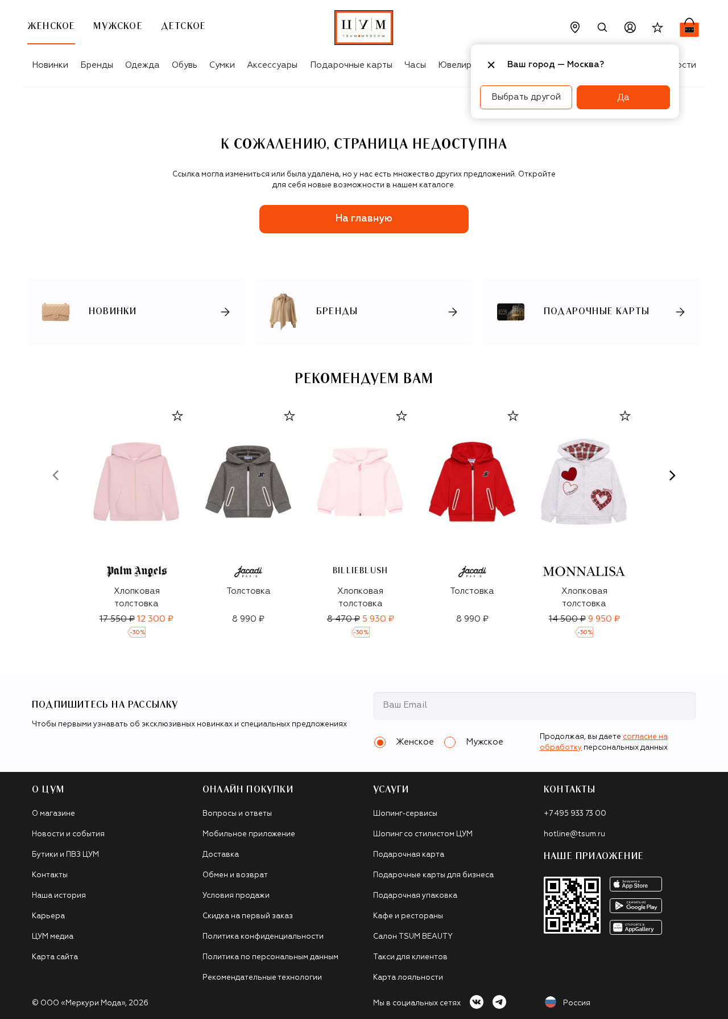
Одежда (142, 65)
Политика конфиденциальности (263, 936)
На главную (364, 219)
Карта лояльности (408, 977)
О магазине (53, 813)
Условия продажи (236, 895)
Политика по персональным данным (270, 957)
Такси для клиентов (410, 957)
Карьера (48, 916)
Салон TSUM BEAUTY (413, 936)
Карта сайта (55, 957)
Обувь (184, 65)
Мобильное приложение (248, 834)
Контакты (50, 875)
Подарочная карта (408, 854)
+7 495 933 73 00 (575, 813)
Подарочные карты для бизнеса (433, 875)
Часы (415, 65)
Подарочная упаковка (415, 895)
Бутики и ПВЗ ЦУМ (65, 854)
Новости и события (68, 834)
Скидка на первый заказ (247, 916)
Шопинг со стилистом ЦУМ (423, 834)
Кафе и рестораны (408, 916)
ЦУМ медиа (52, 936)
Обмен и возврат (235, 875)
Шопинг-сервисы (405, 813)
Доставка (220, 854)
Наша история (59, 895)
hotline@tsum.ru (574, 834)
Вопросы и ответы (237, 813)
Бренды (96, 65)
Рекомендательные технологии (262, 977)
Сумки (222, 65)
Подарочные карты (351, 65)
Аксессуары (272, 65)
